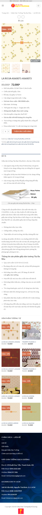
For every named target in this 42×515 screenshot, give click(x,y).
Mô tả (4, 156)
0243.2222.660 (15, 469)
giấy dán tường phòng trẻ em (10, 144)
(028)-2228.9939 (16, 491)
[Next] (37, 43)
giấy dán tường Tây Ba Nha (26, 144)
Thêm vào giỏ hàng (23, 131)
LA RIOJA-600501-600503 (10, 423)
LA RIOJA (36, 13)
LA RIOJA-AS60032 (28, 423)
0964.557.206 (13, 472)
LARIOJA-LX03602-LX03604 (11, 396)
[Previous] (5, 43)
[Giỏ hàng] (38, 5)
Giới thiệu (5, 446)
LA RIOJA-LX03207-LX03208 (11, 369)
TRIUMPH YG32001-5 (29, 369)
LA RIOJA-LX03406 (28, 396)
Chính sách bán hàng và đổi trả (12, 453)
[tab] (21, 156)
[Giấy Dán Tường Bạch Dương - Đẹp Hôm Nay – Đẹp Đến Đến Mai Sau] (20, 5)
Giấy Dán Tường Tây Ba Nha (21, 13)
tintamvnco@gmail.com (14, 498)
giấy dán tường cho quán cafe (15, 142)
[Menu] (3, 5)
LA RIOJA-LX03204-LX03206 (11, 342)
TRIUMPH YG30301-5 (29, 342)
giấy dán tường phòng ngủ (31, 142)
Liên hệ (4, 443)
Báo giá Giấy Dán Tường (10, 450)
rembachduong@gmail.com (15, 476)
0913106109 (12, 494)
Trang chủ (5, 13)
